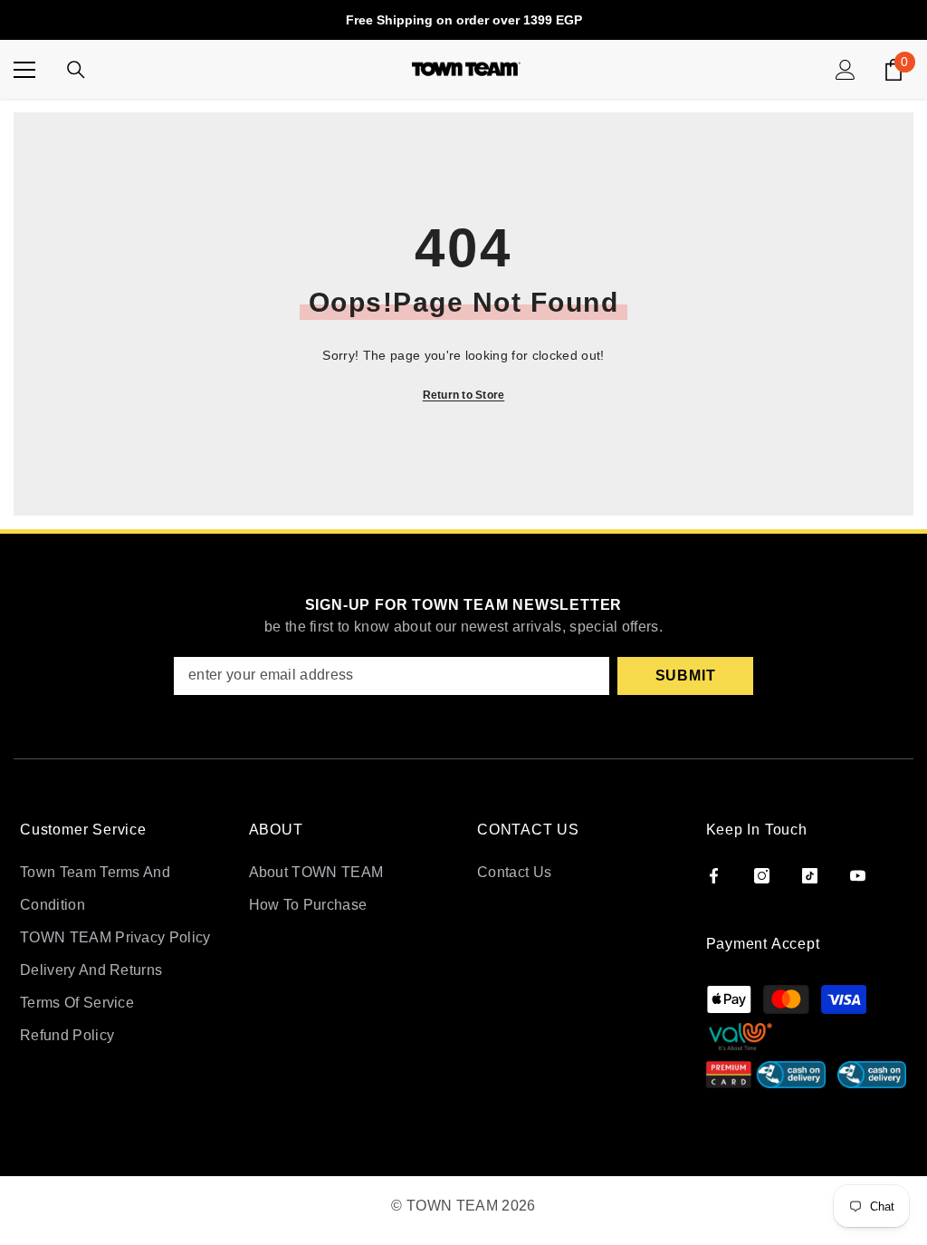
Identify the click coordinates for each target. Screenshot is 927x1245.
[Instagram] (761, 875)
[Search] (76, 70)
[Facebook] (713, 875)
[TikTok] (809, 875)
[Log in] (845, 70)
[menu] (24, 70)
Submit (685, 675)
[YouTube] (857, 875)
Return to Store (464, 395)
